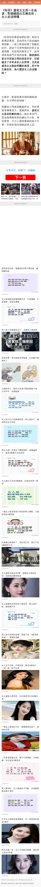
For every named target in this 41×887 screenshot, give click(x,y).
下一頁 (20, 177)
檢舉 (16, 23)
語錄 (24, 2)
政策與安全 (11, 883)
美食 (29, 2)
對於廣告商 (30, 883)
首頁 (4, 2)
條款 (17, 883)
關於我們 (4, 883)
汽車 (18, 2)
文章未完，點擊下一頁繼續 (20, 170)
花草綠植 (37, 2)
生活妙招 (11, 2)
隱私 (20, 883)
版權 (24, 883)
